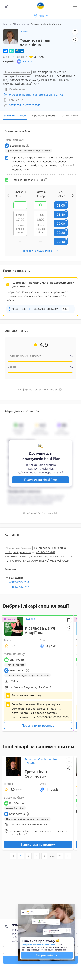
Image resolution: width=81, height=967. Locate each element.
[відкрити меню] (75, 6)
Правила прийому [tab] (44, 115)
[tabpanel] (40, 361)
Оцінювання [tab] (70, 115)
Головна (7, 24)
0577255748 (16, 105)
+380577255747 (19, 587)
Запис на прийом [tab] (15, 115)
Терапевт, (31, 759)
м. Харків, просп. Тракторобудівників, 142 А (37, 94)
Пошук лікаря (21, 24)
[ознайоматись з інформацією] (45, 179)
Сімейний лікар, (48, 759)
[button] (75, 39)
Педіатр (24, 31)
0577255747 (32, 105)
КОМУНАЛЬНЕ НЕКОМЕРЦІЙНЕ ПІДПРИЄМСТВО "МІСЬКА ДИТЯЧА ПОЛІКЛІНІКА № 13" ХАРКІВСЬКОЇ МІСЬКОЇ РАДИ (39, 80)
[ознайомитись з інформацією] (20, 205)
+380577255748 (19, 582)
